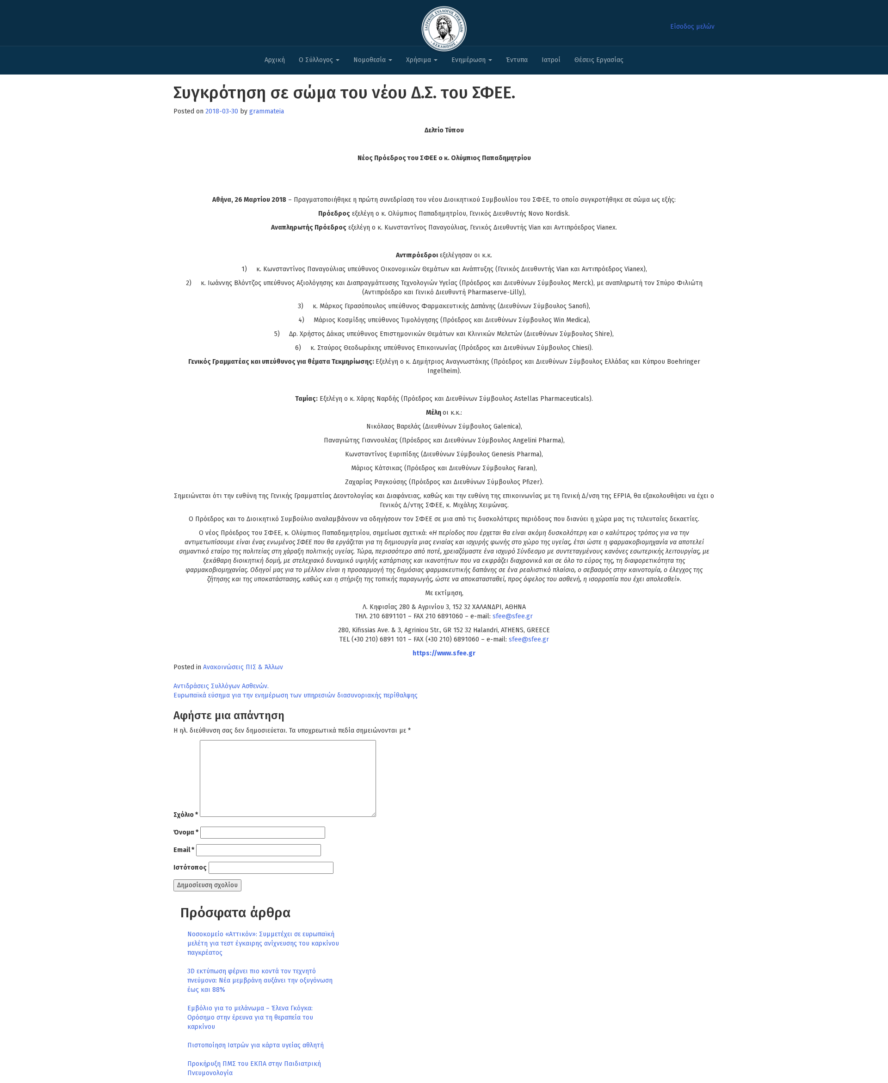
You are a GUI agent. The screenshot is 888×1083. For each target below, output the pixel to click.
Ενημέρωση (469, 60)
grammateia (266, 111)
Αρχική (275, 60)
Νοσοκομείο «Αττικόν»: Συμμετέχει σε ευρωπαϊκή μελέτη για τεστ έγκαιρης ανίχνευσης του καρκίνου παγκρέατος (263, 943)
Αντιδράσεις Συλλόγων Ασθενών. (221, 686)
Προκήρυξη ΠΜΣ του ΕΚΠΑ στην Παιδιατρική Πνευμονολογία (254, 1068)
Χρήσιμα (419, 60)
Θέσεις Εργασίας (598, 60)
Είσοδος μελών (692, 27)
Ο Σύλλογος (317, 60)
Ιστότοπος (190, 867)
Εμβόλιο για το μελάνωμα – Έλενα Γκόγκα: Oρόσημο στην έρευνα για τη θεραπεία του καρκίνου (250, 1017)
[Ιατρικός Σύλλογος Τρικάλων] (444, 26)
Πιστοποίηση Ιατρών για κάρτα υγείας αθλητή (255, 1045)
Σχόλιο (185, 815)
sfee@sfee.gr (513, 616)
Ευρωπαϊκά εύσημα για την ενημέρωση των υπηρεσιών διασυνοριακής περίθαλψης (295, 695)
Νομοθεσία (370, 60)
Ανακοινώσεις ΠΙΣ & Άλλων (243, 667)
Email (183, 850)
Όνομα (185, 832)
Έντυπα (517, 60)
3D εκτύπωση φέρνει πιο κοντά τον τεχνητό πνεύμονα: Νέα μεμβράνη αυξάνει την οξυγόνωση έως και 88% (260, 980)
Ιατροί (551, 60)
